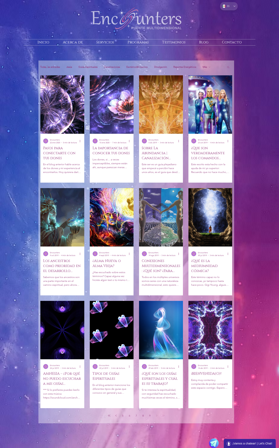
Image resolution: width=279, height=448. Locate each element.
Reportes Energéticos (184, 66)
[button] (228, 67)
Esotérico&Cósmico (137, 66)
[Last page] (163, 415)
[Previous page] (116, 415)
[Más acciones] (81, 141)
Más (205, 66)
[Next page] (157, 415)
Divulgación (160, 66)
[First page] (109, 415)
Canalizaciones (112, 66)
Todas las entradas (50, 66)
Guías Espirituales (88, 66)
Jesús (69, 66)
